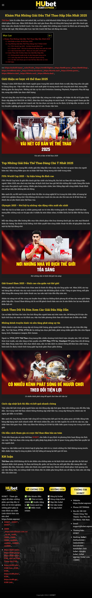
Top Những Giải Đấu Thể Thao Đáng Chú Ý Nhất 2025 (27, 44)
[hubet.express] (46, 5)
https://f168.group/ (12, 552)
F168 (6, 558)
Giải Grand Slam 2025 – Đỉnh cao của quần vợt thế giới (28, 50)
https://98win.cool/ (28, 73)
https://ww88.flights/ (44, 67)
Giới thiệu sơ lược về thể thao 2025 (20, 41)
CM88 (6, 529)
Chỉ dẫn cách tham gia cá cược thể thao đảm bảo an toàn (29, 60)
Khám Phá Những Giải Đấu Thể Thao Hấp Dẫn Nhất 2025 (27, 39)
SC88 (16, 568)
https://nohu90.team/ (14, 67)
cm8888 (13, 540)
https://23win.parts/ (69, 70)
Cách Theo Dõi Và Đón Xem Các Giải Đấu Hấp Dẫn (26, 53)
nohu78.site (29, 67)
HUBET (35, 437)
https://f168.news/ (11, 550)
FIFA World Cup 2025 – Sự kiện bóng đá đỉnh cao (27, 46)
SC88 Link (8, 582)
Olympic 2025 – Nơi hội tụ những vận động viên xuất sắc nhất (31, 48)
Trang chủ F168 (10, 561)
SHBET (7, 522)
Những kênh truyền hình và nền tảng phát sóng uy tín (28, 55)
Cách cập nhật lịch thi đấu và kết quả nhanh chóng (27, 57)
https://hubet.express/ (11, 519)
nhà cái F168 (14, 558)
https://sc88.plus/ (11, 573)
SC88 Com (8, 568)
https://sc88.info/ (11, 565)
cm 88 (7, 534)
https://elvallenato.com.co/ (16, 531)
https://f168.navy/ (11, 555)
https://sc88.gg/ (10, 579)
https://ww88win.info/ (11, 70)
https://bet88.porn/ (63, 67)
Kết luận (11, 62)
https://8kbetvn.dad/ (10, 73)
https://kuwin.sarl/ (52, 70)
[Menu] (3, 5)
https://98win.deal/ (46, 73)
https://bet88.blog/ (79, 67)
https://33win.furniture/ (32, 70)
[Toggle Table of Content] (48, 36)
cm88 (13, 534)
